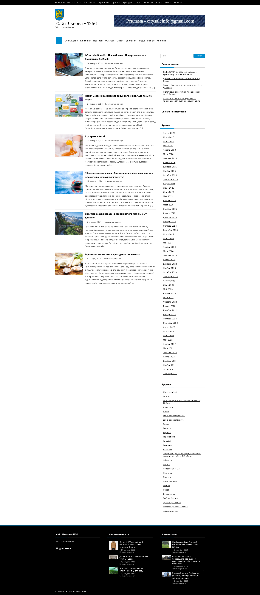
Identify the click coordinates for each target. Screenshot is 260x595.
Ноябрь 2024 (169, 221)
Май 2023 (168, 289)
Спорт (138, 2)
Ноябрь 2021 (169, 365)
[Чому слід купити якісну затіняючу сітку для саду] (113, 570)
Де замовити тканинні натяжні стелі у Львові (134, 557)
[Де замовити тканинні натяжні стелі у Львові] (113, 557)
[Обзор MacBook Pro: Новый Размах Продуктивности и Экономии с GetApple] (69, 75)
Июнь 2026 (168, 141)
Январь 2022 (169, 356)
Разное (167, 2)
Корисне (178, 2)
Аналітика (168, 407)
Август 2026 (169, 133)
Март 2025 (168, 204)
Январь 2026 (169, 162)
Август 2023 (169, 280)
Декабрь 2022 (170, 310)
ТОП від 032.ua (170, 498)
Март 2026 (168, 154)
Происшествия (170, 481)
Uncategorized (170, 392)
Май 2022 (168, 339)
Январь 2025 (169, 213)
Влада (158, 2)
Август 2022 (169, 327)
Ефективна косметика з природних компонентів (112, 254)
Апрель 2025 (169, 200)
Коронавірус (169, 436)
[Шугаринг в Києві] (69, 156)
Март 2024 (168, 251)
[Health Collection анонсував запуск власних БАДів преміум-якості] (69, 115)
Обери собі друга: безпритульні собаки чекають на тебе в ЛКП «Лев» (182, 454)
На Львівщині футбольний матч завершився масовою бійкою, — (185, 544)
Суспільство (90, 2)
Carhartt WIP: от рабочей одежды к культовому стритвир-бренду (180, 73)
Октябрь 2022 (170, 318)
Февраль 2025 (170, 209)
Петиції (166, 464)
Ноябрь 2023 (169, 268)
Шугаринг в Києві (95, 136)
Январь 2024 (169, 259)
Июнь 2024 (168, 238)
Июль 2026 (168, 137)
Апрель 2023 (169, 293)
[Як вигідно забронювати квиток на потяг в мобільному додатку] (69, 233)
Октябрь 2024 (170, 225)
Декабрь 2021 (169, 361)
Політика (167, 473)
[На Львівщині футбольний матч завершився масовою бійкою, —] (166, 544)
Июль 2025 (168, 187)
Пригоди (116, 2)
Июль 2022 (168, 331)
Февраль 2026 (170, 158)
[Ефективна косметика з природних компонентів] (69, 274)
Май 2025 (168, 196)
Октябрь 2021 (169, 369)
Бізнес (166, 411)
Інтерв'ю (167, 396)
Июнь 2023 (168, 285)
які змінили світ (170, 511)
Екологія (167, 428)
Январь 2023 (169, 306)
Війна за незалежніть (173, 419)
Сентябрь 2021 (170, 373)
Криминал (104, 2)
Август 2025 (169, 183)
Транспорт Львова (172, 502)
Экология (148, 2)
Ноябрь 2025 (169, 171)
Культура (127, 2)
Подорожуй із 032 (172, 468)
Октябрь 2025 (170, 175)
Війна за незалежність (174, 415)
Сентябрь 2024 (170, 230)
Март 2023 (168, 297)
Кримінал (167, 441)
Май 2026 (168, 145)
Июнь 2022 (168, 335)
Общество (168, 460)
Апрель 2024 (169, 247)
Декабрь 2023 (170, 263)
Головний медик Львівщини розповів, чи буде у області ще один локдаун (185, 575)
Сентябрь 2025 (170, 179)
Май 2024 (168, 242)
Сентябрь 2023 (170, 276)
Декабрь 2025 (170, 166)
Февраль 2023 (170, 301)
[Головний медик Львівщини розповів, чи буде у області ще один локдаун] (166, 574)
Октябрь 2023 (170, 272)
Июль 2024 (168, 234)
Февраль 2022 (170, 352)
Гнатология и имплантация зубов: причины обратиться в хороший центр (181, 99)
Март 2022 (168, 348)
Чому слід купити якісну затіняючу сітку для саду (131, 569)
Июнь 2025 (168, 192)
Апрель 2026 (169, 149)
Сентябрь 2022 (170, 323)
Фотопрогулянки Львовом (175, 506)
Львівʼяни (167, 449)
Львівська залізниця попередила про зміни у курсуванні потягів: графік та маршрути (186, 560)
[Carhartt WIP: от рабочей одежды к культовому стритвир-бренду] (113, 545)
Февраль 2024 (170, 255)
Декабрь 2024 (170, 217)
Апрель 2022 (169, 344)
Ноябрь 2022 (169, 314)
